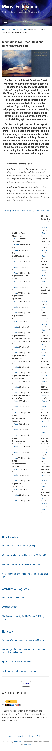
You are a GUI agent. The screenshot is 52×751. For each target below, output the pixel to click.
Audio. (15, 244)
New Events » (10, 537)
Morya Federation (19, 7)
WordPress (18, 741)
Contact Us (21, 736)
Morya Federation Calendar (14, 597)
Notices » (7, 631)
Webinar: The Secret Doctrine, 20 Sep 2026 (21, 564)
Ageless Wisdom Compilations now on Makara (23, 640)
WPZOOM (27, 744)
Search (47, 21)
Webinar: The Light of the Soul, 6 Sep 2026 (21, 545)
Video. (15, 239)
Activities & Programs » (16, 589)
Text (15, 250)
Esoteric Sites (35, 736)
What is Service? (9, 607)
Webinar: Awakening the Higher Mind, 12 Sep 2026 (25, 555)
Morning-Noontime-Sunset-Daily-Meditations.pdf (26, 210)
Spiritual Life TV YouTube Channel (17, 661)
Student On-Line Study (18, 29)
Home (4, 29)
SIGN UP (26, 683)
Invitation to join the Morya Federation (19, 671)
